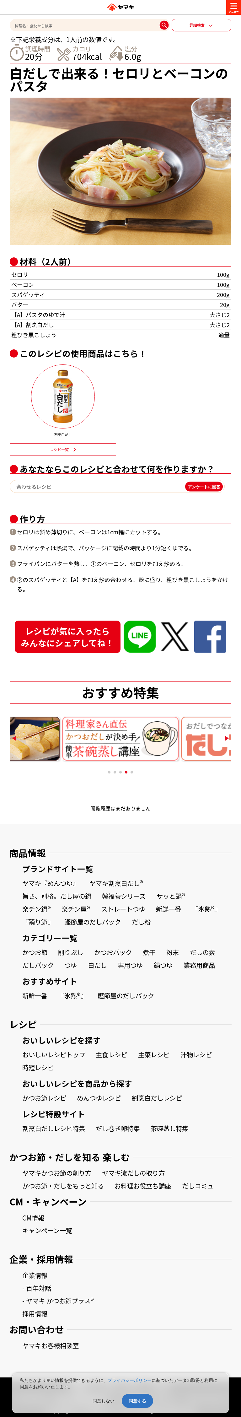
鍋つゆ (163, 965)
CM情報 (33, 1217)
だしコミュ (197, 1185)
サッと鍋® (171, 896)
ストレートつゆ (123, 908)
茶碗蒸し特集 (169, 1128)
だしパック (38, 965)
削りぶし (70, 952)
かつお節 (34, 952)
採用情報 (34, 1313)
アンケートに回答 (204, 486)
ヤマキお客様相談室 (50, 1345)
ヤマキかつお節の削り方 (56, 1172)
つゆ (70, 965)
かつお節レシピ (44, 1097)
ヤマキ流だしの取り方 (133, 1172)
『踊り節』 (38, 921)
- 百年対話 (36, 1288)
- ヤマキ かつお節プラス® (58, 1300)
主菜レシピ (153, 1054)
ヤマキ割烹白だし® (116, 883)
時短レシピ (38, 1067)
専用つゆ (130, 965)
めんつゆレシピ (99, 1097)
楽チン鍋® (36, 908)
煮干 (149, 952)
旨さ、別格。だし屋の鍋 (56, 896)
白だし (97, 965)
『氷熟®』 (206, 908)
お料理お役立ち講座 (143, 1185)
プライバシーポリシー (130, 1380)
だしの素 (202, 952)
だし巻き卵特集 (118, 1128)
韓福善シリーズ (124, 896)
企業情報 (34, 1275)
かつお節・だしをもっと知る (63, 1185)
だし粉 (141, 921)
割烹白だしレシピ (157, 1097)
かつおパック (113, 952)
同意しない (104, 1401)
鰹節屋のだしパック (92, 921)
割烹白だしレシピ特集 (53, 1128)
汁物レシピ (196, 1054)
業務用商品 (199, 965)
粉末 (172, 952)
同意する (137, 1401)
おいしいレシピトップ (53, 1054)
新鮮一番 (168, 908)
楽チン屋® (76, 908)
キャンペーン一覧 (47, 1230)
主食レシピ (111, 1054)
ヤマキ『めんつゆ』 (50, 883)
